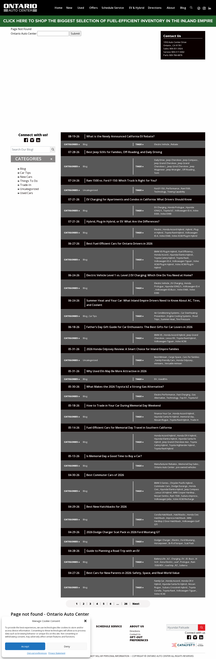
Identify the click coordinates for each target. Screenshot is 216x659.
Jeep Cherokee (174, 159)
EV (156, 379)
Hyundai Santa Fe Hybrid (167, 416)
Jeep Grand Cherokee (165, 163)
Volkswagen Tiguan (182, 261)
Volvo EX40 (165, 235)
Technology (160, 191)
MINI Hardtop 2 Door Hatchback (172, 519)
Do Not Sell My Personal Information (108, 655)
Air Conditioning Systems (167, 312)
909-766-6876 (175, 55)
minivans (159, 363)
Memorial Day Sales (189, 464)
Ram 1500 (175, 495)
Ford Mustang (188, 540)
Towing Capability (176, 191)
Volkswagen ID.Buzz (166, 289)
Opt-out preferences (37, 653)
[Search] (52, 149)
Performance (173, 188)
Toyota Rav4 (182, 257)
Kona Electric (167, 561)
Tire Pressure (183, 319)
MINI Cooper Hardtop (184, 492)
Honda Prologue (176, 207)
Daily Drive (160, 159)
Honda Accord (161, 254)
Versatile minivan (173, 363)
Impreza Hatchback (176, 517)
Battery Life (160, 558)
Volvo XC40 (159, 593)
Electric (158, 229)
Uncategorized (29, 189)
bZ (169, 558)
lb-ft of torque (176, 543)
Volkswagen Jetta (163, 499)
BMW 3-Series (161, 482)
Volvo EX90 (165, 213)
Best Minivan (161, 356)
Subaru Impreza (189, 495)
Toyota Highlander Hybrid (182, 445)
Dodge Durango (179, 486)
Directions (135, 631)
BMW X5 (158, 334)
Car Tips (25, 173)
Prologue (185, 561)
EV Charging (160, 207)
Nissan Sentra (161, 495)
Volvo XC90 (180, 341)
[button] (85, 621)
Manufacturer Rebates (166, 464)
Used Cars (26, 193)
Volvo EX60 (183, 289)
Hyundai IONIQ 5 (173, 286)
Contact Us (135, 634)
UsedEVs (162, 379)
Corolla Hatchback (163, 514)
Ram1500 (186, 188)
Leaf (177, 561)
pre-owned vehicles (186, 467)
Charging (176, 558)
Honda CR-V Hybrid (187, 435)
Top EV (184, 397)
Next (135, 603)
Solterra (183, 565)
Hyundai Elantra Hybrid (182, 254)
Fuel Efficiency (186, 251)
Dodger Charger (162, 540)
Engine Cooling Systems (179, 316)
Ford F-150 (160, 188)
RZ (177, 565)
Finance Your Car (163, 413)
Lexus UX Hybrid (164, 492)
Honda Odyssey (184, 360)
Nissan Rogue (161, 419)
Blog (23, 169)
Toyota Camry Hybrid (165, 257)
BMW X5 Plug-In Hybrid (166, 251)
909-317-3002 (177, 51)
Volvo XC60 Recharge (183, 499)
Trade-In (25, 185)
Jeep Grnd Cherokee (178, 166)
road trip (169, 565)
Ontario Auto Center (24, 33)
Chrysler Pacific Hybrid (181, 482)
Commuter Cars (162, 486)
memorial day (187, 416)
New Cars (26, 177)
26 (125, 603)
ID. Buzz (190, 558)
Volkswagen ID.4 (183, 210)
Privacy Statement (56, 653)
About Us (137, 626)
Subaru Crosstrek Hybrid (175, 587)
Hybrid (189, 229)
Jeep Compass (190, 159)
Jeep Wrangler (174, 169)
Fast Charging (184, 394)
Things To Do (29, 181)
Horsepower (161, 543)
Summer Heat (168, 319)
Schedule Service (109, 626)
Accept (25, 646)
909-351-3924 (176, 48)
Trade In (194, 419)
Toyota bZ (168, 210)
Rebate (174, 144)
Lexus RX (171, 338)
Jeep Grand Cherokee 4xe (176, 441)
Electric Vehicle (162, 144)
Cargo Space (175, 356)
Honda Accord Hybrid (174, 229)
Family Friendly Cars (165, 360)
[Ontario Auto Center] (20, 7)
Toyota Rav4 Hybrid (175, 232)
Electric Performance (165, 394)
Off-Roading (188, 169)
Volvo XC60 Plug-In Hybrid (184, 235)
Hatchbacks (180, 514)
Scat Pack (189, 543)
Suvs (156, 172)
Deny (67, 646)
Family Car (159, 580)
